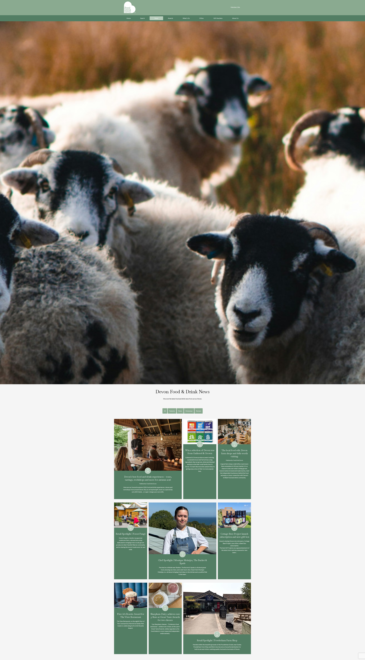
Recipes (198, 411)
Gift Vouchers (218, 18)
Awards (170, 18)
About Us (235, 18)
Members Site (235, 7)
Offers (201, 18)
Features (172, 411)
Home (129, 18)
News (156, 18)
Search (142, 18)
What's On (186, 18)
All (165, 411)
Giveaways (189, 411)
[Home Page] (132, 7)
